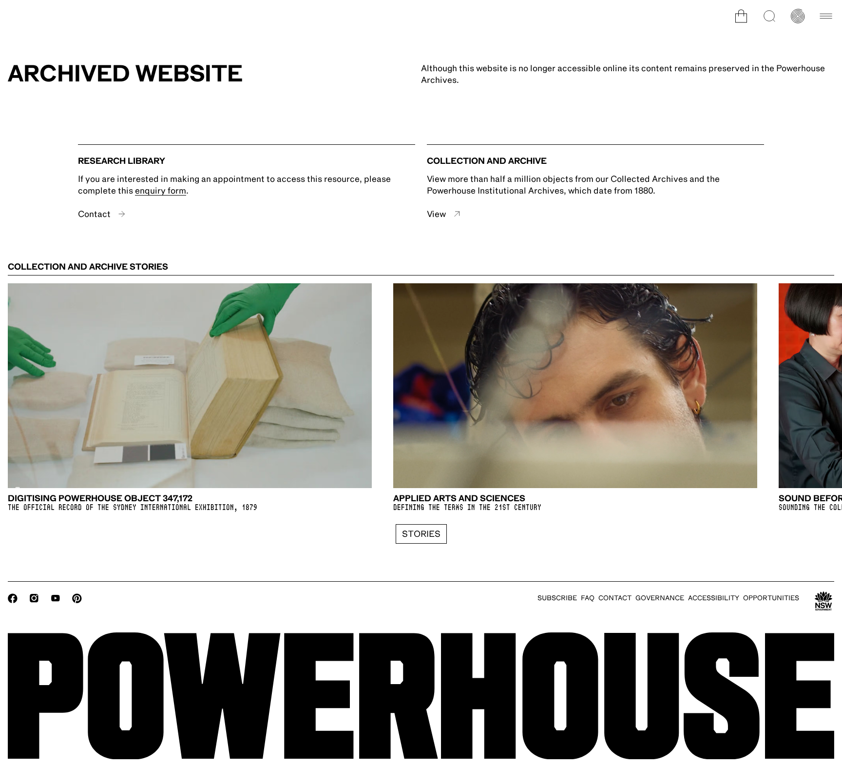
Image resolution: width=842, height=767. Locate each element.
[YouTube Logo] (55, 598)
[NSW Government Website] (823, 601)
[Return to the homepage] (421, 695)
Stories (421, 534)
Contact (94, 214)
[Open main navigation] (826, 16)
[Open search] (769, 16)
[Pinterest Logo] (77, 598)
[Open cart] (741, 16)
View (436, 214)
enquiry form (160, 190)
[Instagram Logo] (34, 598)
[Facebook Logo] (13, 598)
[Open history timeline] (797, 16)
